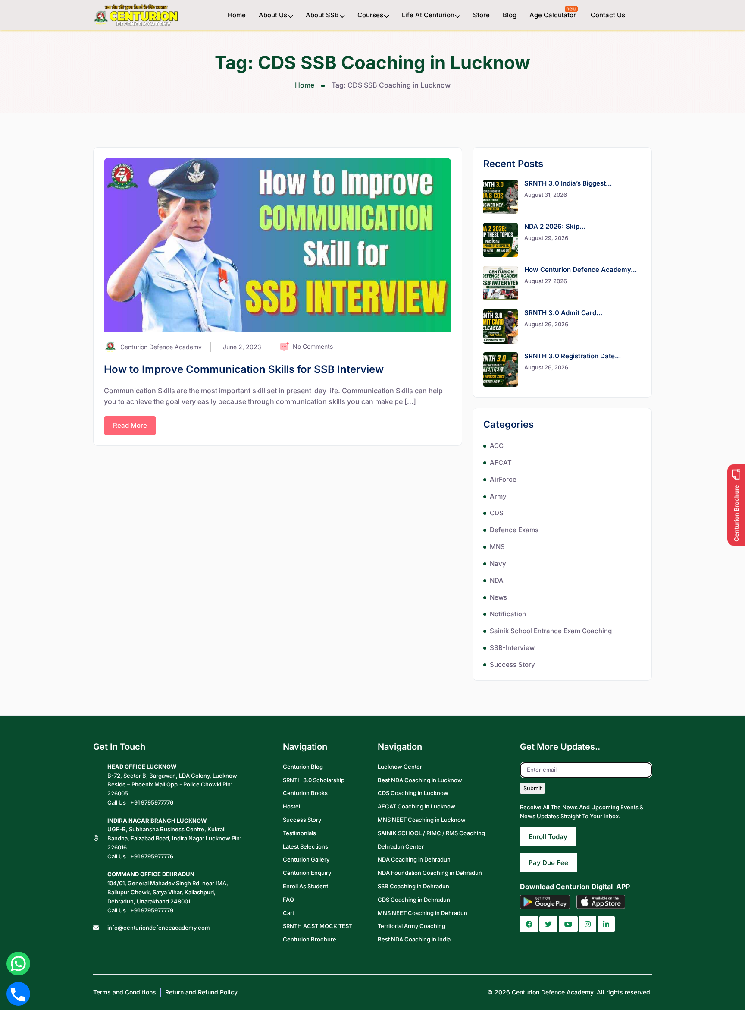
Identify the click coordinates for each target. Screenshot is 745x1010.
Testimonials (299, 833)
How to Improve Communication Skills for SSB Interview (244, 369)
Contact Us (608, 15)
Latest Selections (305, 846)
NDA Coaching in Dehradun (414, 859)
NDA (497, 580)
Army (498, 496)
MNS (497, 547)
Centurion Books (305, 792)
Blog (509, 15)
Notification (508, 614)
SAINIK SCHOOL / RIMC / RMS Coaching (431, 833)
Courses (370, 15)
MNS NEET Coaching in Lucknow (422, 819)
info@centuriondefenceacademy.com (158, 927)
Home (237, 15)
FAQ (288, 899)
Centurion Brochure (309, 939)
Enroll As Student (305, 886)
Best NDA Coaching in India (414, 939)
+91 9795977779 (151, 910)
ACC (497, 446)
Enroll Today (548, 837)
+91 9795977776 (151, 802)
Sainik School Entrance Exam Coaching (551, 631)
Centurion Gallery (306, 859)
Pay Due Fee (548, 862)
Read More (130, 425)
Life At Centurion (428, 15)
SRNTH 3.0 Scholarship (313, 779)
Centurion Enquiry (307, 872)
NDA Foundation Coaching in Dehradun (430, 872)
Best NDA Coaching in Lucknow (420, 779)
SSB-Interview (512, 648)
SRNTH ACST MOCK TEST (317, 925)
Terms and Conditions (124, 992)
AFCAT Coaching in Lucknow (416, 806)
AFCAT (501, 462)
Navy (498, 563)
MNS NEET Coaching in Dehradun (422, 912)
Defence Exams (514, 530)
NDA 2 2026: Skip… (554, 226)
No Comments (313, 346)
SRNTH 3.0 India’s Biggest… (568, 183)
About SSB (322, 15)
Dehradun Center (401, 846)
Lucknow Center (400, 766)
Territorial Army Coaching (411, 925)
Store (481, 15)
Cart (288, 912)
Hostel (291, 806)
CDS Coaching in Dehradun (414, 899)
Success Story (512, 664)
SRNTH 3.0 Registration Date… (572, 356)
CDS (497, 513)
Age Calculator (553, 15)
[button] (529, 924)
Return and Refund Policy (201, 992)
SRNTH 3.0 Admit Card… (563, 313)
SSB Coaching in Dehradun (413, 886)
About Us (273, 15)
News (498, 597)
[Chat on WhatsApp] (18, 963)
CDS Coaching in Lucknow (413, 792)
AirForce (503, 479)
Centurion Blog (303, 766)
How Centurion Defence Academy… (580, 269)
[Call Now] (18, 993)
